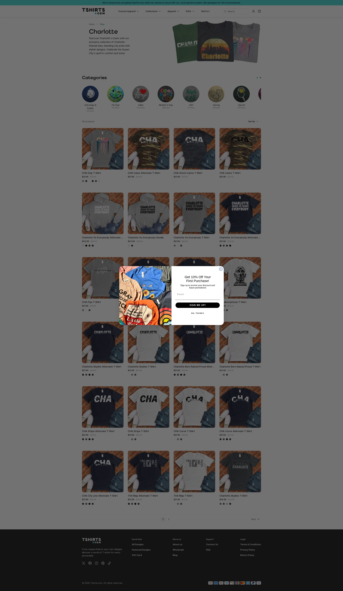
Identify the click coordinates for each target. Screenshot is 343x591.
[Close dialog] (220, 269)
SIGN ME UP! (198, 305)
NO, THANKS (197, 313)
